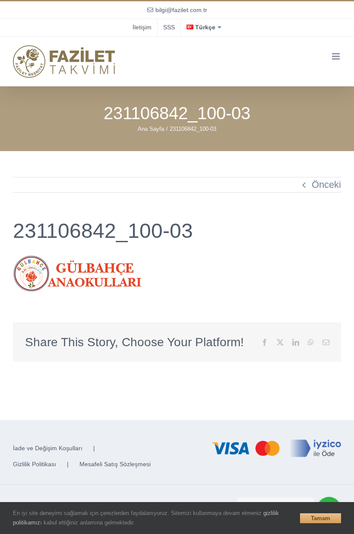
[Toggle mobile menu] (336, 56)
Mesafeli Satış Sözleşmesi (115, 464)
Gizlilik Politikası (34, 464)
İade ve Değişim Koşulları (47, 448)
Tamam (320, 518)
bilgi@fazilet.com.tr (181, 9)
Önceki (326, 184)
